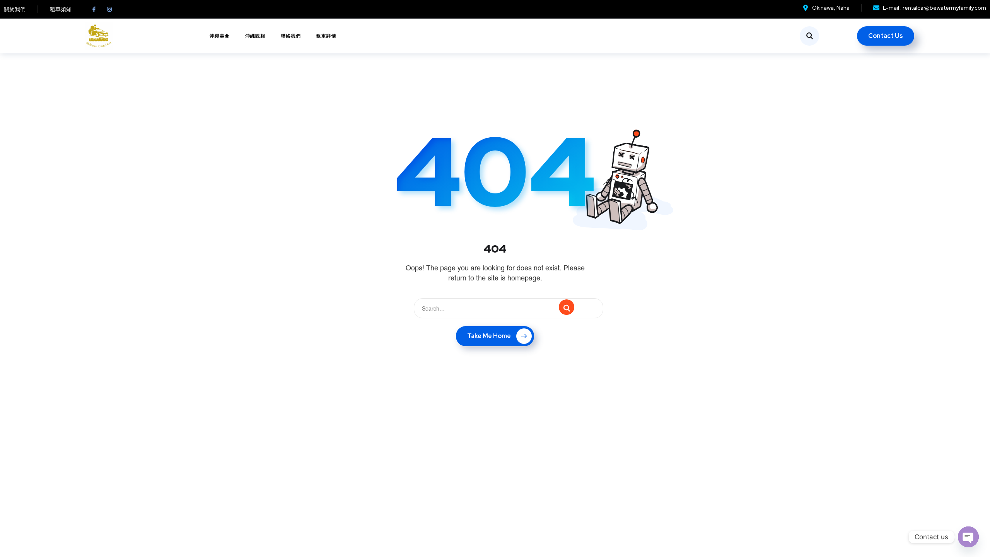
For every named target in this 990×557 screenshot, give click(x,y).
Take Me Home (489, 336)
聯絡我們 (291, 36)
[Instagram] (109, 9)
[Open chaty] (968, 536)
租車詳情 (326, 36)
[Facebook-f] (94, 9)
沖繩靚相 (255, 36)
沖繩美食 (220, 36)
